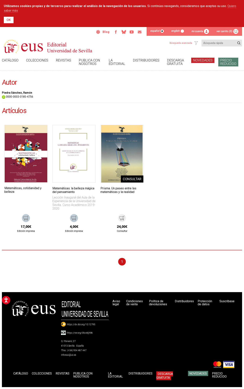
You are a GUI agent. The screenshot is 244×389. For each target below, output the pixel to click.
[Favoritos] (39, 132)
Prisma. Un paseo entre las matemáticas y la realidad (118, 190)
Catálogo (10, 60)
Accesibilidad (98, 32)
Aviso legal (116, 302)
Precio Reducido (228, 62)
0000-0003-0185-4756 (19, 96)
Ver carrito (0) (224, 31)
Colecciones (37, 60)
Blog (106, 32)
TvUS (132, 32)
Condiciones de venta (134, 302)
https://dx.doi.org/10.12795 (81, 324)
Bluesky (124, 32)
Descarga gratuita (175, 62)
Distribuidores (146, 60)
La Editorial (117, 62)
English (175, 30)
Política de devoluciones (158, 302)
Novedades (203, 60)
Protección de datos (205, 302)
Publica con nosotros (89, 62)
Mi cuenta (197, 31)
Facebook (116, 32)
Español (155, 30)
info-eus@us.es (68, 355)
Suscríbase (226, 301)
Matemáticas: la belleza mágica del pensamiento (73, 190)
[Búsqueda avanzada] (196, 43)
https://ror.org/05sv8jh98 (80, 333)
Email (140, 32)
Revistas (63, 60)
